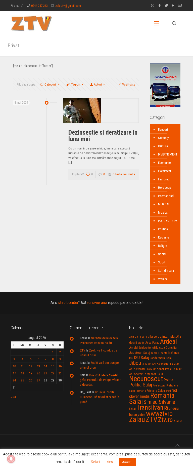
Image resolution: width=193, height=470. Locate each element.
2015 (144, 336)
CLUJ (162, 347)
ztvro (177, 420)
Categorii (50, 84)
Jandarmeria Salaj (161, 358)
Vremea (163, 279)
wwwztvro (159, 413)
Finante (162, 353)
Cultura (163, 146)
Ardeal (168, 341)
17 (14, 373)
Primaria (141, 391)
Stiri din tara (166, 270)
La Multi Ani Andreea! (159, 369)
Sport (161, 262)
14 (45, 366)
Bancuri (163, 129)
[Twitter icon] (166, 5)
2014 (138, 336)
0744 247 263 (39, 6)
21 (45, 373)
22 (52, 373)
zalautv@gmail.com (68, 6)
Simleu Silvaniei (159, 402)
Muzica (163, 212)
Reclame (163, 237)
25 (22, 380)
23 (60, 373)
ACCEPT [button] (127, 462)
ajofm (141, 342)
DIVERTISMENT (167, 154)
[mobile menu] (156, 23)
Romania (162, 395)
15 (52, 366)
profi (168, 391)
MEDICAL (164, 204)
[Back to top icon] (177, 445)
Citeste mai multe (124, 174)
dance (154, 353)
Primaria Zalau (156, 391)
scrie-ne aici (97, 302)
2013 (131, 336)
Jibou (135, 363)
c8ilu (155, 347)
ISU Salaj (141, 357)
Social (162, 254)
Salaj (136, 401)
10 (14, 366)
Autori (98, 84)
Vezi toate (128, 84)
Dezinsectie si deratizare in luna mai (102, 136)
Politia (168, 380)
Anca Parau (152, 342)
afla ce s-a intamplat (162, 336)
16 (60, 366)
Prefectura (159, 385)
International (166, 196)
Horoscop (164, 187)
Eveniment (164, 171)
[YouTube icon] (173, 5)
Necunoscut (146, 378)
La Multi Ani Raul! (153, 374)
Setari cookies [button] (102, 461)
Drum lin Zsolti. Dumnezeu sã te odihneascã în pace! (99, 397)
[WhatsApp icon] (152, 5)
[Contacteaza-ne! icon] (179, 5)
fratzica (173, 352)
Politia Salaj (140, 385)
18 (22, 373)
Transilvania (152, 407)
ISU (131, 358)
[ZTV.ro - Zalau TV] (31, 23)
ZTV (82, 350)
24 (14, 380)
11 (22, 366)
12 (30, 366)
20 (38, 373)
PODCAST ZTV (167, 221)
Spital (132, 408)
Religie (162, 246)
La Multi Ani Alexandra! (155, 364)
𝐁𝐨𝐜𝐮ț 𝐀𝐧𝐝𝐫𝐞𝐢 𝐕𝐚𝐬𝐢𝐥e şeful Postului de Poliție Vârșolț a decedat (100, 379)
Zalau (137, 419)
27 (38, 380)
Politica (163, 229)
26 (30, 380)
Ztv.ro (165, 419)
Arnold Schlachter (140, 347)
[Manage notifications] (11, 459)
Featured (164, 179)
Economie (164, 163)
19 (30, 373)
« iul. (14, 397)
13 (38, 366)
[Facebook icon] (159, 5)
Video (141, 415)
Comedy (163, 138)
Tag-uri (75, 84)
